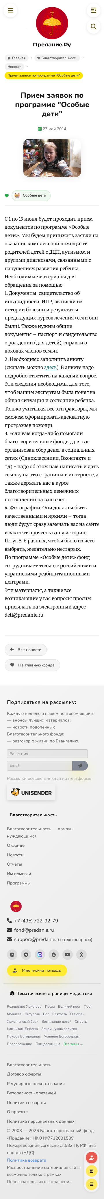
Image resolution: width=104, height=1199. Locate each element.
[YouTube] (67, 954)
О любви (77, 1014)
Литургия (32, 1014)
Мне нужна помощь (41, 970)
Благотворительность (33, 815)
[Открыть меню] (10, 10)
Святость (59, 1014)
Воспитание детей (56, 1021)
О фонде (16, 845)
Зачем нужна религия (59, 1029)
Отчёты (14, 864)
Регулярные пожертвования (36, 1084)
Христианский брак (22, 1021)
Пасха (50, 1006)
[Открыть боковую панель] (94, 10)
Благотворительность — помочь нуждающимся (40, 832)
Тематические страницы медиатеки (54, 993)
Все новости (29, 650)
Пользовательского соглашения (39, 1182)
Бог (46, 1014)
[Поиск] (94, 27)
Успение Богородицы (61, 1036)
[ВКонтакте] (12, 954)
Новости (15, 855)
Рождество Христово (24, 1006)
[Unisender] (31, 792)
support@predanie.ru (53, 939)
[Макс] (40, 954)
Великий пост (69, 1006)
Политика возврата (26, 1102)
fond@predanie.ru (34, 930)
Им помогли (19, 874)
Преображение (19, 1044)
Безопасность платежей (31, 1093)
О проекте (17, 1112)
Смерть (81, 1021)
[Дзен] (54, 954)
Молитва (14, 1014)
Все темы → (73, 1044)
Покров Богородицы (24, 1036)
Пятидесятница (48, 1044)
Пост (88, 1006)
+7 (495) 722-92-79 (36, 921)
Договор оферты (24, 1074)
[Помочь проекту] (91, 1157)
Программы (19, 883)
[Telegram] (26, 954)
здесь (50, 367)
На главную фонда (36, 665)
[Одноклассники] (81, 954)
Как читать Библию (22, 1029)
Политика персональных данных (41, 1121)
